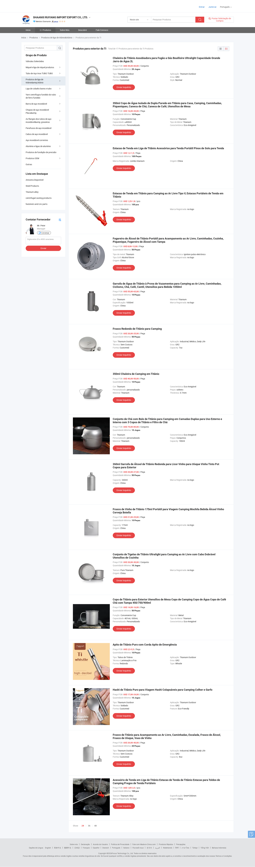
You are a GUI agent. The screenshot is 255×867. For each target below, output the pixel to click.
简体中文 (57, 848)
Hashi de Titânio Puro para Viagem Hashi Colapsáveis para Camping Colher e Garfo (162, 689)
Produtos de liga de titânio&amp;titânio (34, 81)
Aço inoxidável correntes (37, 140)
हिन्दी (177, 848)
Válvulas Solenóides (35, 61)
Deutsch (105, 848)
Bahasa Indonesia (219, 848)
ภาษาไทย (185, 848)
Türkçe (194, 848)
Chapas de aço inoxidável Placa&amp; (37, 111)
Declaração (85, 844)
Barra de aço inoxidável (36, 103)
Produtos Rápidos (166, 844)
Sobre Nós (64, 30)
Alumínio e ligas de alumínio (38, 146)
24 (83, 826)
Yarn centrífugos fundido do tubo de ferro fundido (41, 96)
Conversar (45, 233)
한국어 (149, 848)
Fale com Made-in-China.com (144, 844)
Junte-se (212, 6)
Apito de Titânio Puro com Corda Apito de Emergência (145, 644)
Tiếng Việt (205, 848)
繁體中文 (67, 848)
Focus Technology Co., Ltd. (122, 853)
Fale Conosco (102, 30)
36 (89, 825)
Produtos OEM (32, 158)
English (48, 848)
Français (86, 848)
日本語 (77, 848)
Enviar (43, 248)
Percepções (180, 844)
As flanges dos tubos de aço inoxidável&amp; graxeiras (38, 120)
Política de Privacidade (120, 844)
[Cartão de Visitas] (60, 220)
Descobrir (82, 30)
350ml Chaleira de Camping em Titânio (136, 373)
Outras (29, 164)
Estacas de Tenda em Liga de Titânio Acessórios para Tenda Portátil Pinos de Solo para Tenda (168, 148)
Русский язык (138, 848)
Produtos (46, 30)
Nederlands (167, 848)
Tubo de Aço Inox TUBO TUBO (39, 73)
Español (96, 848)
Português (116, 848)
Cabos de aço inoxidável (37, 134)
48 (95, 825)
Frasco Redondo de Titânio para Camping (137, 328)
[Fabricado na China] (40, 5)
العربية (157, 848)
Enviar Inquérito (124, 87)
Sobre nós (74, 844)
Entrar (202, 6)
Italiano (126, 848)
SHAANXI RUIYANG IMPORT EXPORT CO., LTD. (60, 17)
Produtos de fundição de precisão (41, 152)
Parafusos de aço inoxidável (38, 128)
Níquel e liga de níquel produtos (40, 67)
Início (28, 30)
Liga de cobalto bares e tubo (39, 88)
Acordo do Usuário (100, 844)
